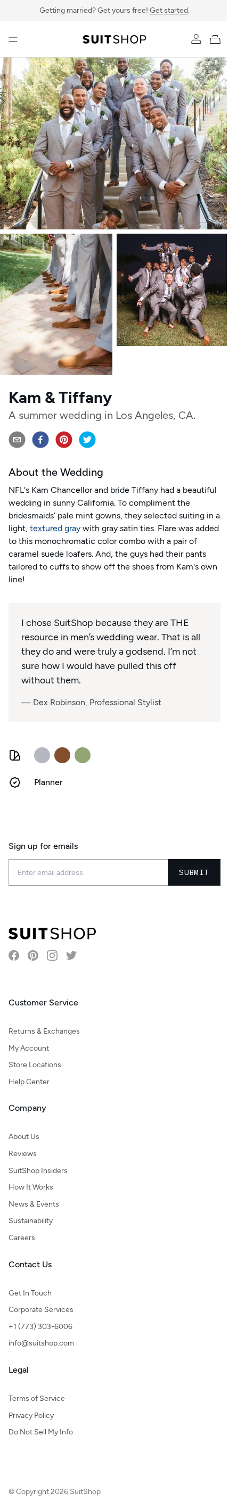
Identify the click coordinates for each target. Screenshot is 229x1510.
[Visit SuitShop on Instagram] (52, 955)
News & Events (34, 1204)
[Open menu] (13, 39)
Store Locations (35, 1064)
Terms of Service (37, 1398)
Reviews (23, 1153)
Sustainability (31, 1220)
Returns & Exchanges (44, 1031)
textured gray (55, 528)
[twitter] (87, 439)
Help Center (29, 1081)
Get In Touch (30, 1293)
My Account (29, 1048)
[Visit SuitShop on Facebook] (14, 955)
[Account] (196, 39)
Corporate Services (41, 1309)
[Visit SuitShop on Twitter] (71, 955)
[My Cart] (217, 39)
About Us (24, 1136)
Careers (22, 1237)
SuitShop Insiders (38, 1170)
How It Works (31, 1187)
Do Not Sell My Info (41, 1432)
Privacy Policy (31, 1415)
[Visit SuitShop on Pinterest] (33, 955)
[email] (17, 439)
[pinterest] (63, 439)
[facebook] (40, 439)
